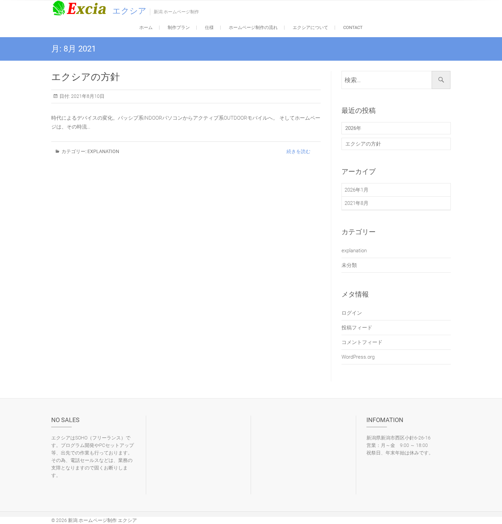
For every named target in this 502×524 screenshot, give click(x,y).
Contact (353, 27)
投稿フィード (356, 328)
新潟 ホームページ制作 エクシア (102, 520)
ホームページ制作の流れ (253, 27)
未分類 (349, 265)
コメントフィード (361, 342)
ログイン (351, 313)
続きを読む (298, 151)
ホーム (146, 27)
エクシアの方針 (85, 77)
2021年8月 (356, 203)
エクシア (129, 10)
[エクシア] (81, 7)
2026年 (353, 128)
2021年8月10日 (87, 96)
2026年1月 (356, 190)
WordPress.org (358, 357)
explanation (103, 151)
